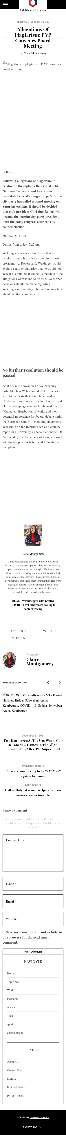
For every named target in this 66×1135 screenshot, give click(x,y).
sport (10, 1024)
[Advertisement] (33, 133)
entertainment (15, 1032)
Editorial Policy (16, 1087)
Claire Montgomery (35, 53)
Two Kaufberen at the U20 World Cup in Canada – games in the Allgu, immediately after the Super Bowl (33, 744)
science (11, 1007)
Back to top (30, 1127)
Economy (12, 999)
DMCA (11, 1078)
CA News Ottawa (39, 1117)
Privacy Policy (15, 1095)
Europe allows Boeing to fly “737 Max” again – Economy (33, 771)
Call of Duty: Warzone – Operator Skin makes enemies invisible (33, 790)
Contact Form (15, 1070)
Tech (10, 1016)
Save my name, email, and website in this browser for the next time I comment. (32, 937)
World (10, 990)
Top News (21, 21)
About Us (13, 1061)
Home (10, 973)
